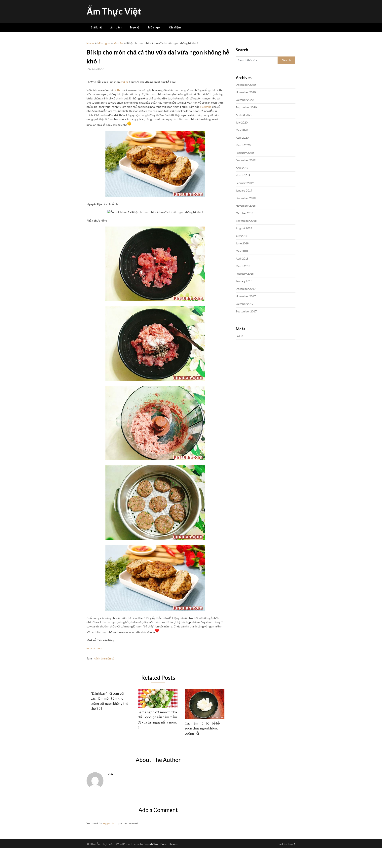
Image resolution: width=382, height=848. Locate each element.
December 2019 (246, 160)
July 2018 (242, 235)
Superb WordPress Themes (161, 844)
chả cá (124, 82)
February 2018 (245, 273)
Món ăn (118, 43)
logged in (108, 823)
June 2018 (242, 243)
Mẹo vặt (135, 27)
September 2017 (246, 311)
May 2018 (242, 251)
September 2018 (246, 220)
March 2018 (243, 266)
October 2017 (244, 303)
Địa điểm (175, 27)
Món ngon (154, 27)
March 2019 (243, 175)
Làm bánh (116, 27)
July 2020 (242, 122)
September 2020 (246, 107)
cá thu (117, 90)
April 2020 (242, 137)
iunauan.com (94, 648)
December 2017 (246, 288)
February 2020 (245, 152)
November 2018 (246, 205)
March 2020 (243, 145)
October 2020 (244, 99)
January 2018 (244, 281)
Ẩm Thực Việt (114, 11)
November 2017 (246, 296)
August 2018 (244, 228)
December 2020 (246, 84)
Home (90, 43)
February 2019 (245, 183)
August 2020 (244, 115)
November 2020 (246, 92)
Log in (239, 335)
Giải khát (96, 27)
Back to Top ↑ (286, 844)
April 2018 (242, 258)
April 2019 (242, 167)
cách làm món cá (104, 658)
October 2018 (244, 213)
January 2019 (244, 190)
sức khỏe (205, 106)
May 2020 (242, 130)
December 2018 (246, 198)
